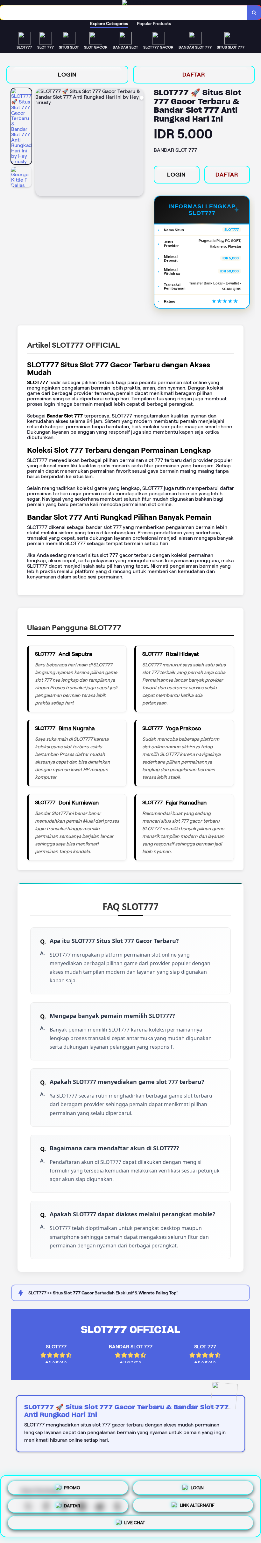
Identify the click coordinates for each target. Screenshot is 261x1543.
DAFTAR (193, 74)
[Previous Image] (40, 143)
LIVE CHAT (134, 1523)
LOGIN (67, 74)
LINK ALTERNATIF (197, 1504)
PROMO (72, 1485)
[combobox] (123, 12)
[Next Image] (138, 143)
